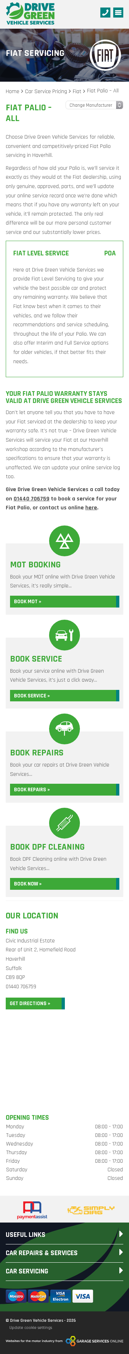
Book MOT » (27, 601)
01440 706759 (31, 499)
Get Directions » (30, 1003)
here (91, 508)
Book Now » (28, 883)
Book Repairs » (32, 789)
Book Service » (32, 695)
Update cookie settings (30, 1327)
